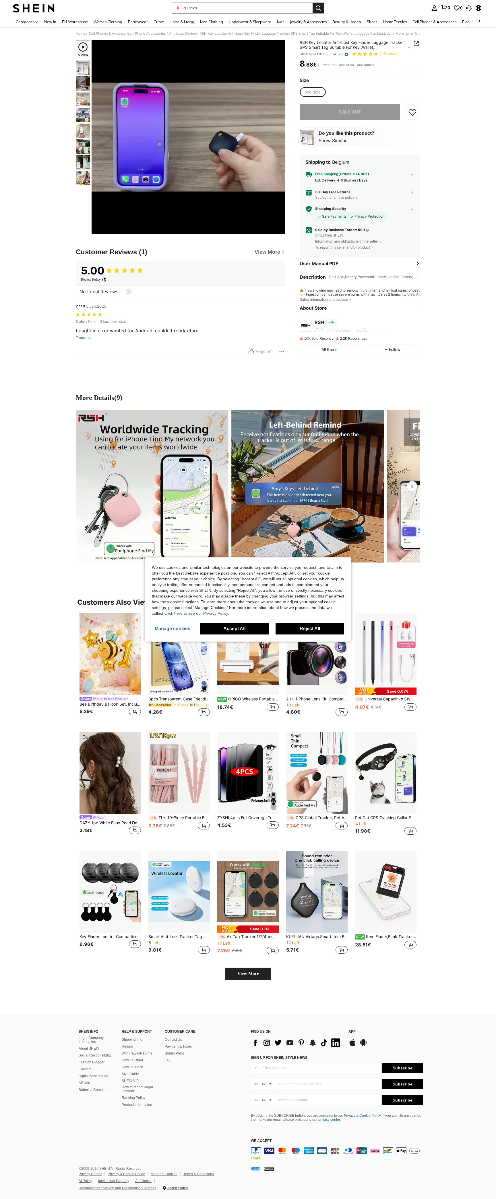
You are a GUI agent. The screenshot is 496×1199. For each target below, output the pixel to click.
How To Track (132, 1067)
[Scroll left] (472, 21)
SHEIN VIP (130, 1081)
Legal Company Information (91, 1040)
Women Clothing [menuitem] (108, 21)
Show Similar (333, 140)
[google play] (363, 1045)
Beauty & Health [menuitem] (346, 21)
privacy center (329, 1120)
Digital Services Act (93, 1076)
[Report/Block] (281, 351)
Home (80, 34)
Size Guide (130, 1074)
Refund (127, 1046)
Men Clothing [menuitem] (211, 21)
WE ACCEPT (261, 1141)
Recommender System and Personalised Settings (117, 1188)
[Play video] (188, 137)
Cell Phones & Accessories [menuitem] (434, 21)
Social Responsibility (95, 1055)
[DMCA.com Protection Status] (269, 1169)
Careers (85, 1069)
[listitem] (110, 668)
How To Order (132, 1060)
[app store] (352, 1045)
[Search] (318, 8)
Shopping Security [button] (330, 209)
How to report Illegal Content (137, 1089)
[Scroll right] (479, 21)
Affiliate (84, 1083)
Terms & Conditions (198, 1174)
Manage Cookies (164, 1174)
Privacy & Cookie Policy (362, 1116)
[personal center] (434, 8)
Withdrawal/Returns (137, 1053)
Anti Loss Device (182, 34)
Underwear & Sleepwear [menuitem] (250, 21)
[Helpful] (251, 351)
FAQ (168, 1060)
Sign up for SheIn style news (279, 1058)
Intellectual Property (113, 1181)
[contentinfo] (337, 1154)
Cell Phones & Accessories (110, 34)
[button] (468, 8)
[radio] (313, 92)
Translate (83, 338)
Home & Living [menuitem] (182, 21)
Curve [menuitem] (159, 21)
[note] (385, 691)
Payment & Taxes (178, 1046)
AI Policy (85, 1181)
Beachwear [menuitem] (138, 21)
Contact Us (173, 1040)
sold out (350, 112)
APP (352, 1032)
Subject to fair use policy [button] (335, 198)
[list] (297, 1042)
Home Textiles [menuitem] (395, 21)
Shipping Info (132, 1040)
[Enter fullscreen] (279, 229)
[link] (445, 7)
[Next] (412, 486)
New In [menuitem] (50, 21)
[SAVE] (412, 112)
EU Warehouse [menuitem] (75, 21)
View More (248, 973)
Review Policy (91, 280)
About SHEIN (89, 1048)
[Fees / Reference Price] (318, 65)
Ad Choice (143, 1181)
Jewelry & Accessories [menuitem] (308, 21)
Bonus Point (174, 1053)
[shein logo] (34, 8)
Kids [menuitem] (280, 21)
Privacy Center (90, 1174)
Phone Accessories (150, 34)
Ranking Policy (133, 1098)
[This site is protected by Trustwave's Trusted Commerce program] (255, 1169)
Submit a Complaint (94, 1090)
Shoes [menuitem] (372, 21)
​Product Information (137, 1105)
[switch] (126, 291)
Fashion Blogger (91, 1062)
